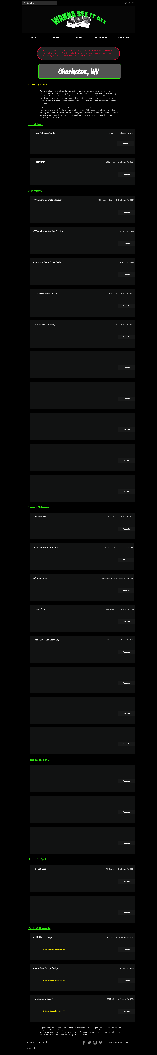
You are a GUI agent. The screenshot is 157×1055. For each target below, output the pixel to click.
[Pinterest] (132, 3)
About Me (80, 100)
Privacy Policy (32, 1048)
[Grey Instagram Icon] (129, 3)
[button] (126, 367)
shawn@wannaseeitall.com (118, 1042)
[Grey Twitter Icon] (125, 3)
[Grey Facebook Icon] (122, 3)
